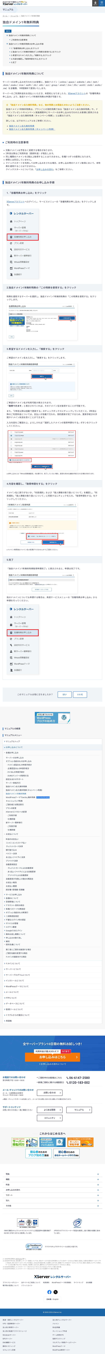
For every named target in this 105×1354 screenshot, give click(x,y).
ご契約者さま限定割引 (15, 805)
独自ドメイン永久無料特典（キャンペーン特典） (32, 129)
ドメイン (55, 1324)
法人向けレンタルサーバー (62, 1320)
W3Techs (19, 1259)
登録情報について (13, 902)
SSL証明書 (56, 1327)
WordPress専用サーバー (61, 1350)
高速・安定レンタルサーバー (13, 1320)
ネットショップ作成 (59, 1331)
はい (65, 694)
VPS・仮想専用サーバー (11, 1324)
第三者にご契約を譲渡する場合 (18, 950)
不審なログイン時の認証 (15, 920)
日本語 (48, 1299)
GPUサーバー (7, 1339)
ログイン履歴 (11, 927)
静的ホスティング (9, 1346)
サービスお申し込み (14, 895)
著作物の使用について (11, 1285)
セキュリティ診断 (9, 1350)
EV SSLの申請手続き (16, 772)
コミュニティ (49, 1118)
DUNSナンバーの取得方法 (18, 776)
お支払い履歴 (11, 886)
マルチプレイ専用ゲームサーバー (64, 1342)
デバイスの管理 (12, 923)
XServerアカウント (77, 93)
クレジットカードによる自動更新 (20, 868)
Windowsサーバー (9, 1335)
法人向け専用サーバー (11, 1327)
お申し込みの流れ (44, 169)
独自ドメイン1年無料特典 (16, 794)
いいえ (80, 694)
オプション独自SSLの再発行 (17, 913)
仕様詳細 (11, 819)
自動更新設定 (11, 864)
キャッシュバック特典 (14, 801)
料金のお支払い (12, 839)
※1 (26, 2)
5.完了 (13, 62)
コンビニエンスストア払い (16, 843)
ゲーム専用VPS (58, 1335)
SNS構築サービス (9, 1342)
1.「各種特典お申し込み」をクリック (25, 48)
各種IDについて (12, 898)
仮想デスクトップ (58, 1339)
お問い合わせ (50, 1092)
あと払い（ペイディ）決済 (15, 857)
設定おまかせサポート (14, 779)
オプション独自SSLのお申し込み (19, 761)
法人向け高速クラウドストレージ (15, 1331)
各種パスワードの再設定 (15, 909)
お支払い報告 (11, 882)
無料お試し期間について (15, 934)
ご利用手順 (12, 815)
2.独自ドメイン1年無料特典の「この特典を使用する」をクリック (36, 52)
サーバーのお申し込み (15, 758)
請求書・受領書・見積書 (15, 890)
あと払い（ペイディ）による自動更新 (22, 872)
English (56, 1299)
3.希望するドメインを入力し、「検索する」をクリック (31, 55)
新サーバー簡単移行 (14, 823)
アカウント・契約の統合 (15, 905)
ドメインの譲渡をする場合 (16, 957)
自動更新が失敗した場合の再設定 (19, 879)
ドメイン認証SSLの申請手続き (20, 765)
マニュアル (79, 1110)
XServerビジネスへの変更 (16, 812)
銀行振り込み (11, 850)
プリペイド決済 (12, 861)
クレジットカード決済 (14, 846)
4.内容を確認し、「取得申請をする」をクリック (29, 59)
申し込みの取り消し (14, 938)
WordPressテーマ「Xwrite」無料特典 (27, 797)
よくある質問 (49, 1110)
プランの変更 (11, 808)
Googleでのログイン (14, 931)
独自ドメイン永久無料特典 (21, 126)
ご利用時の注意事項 (19, 40)
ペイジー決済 (11, 854)
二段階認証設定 (12, 916)
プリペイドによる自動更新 (18, 875)
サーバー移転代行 (13, 783)
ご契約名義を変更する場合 (17, 953)
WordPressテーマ (58, 1346)
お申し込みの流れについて (53, 1064)
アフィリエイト (26, 1285)
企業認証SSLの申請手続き (18, 768)
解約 (8, 941)
